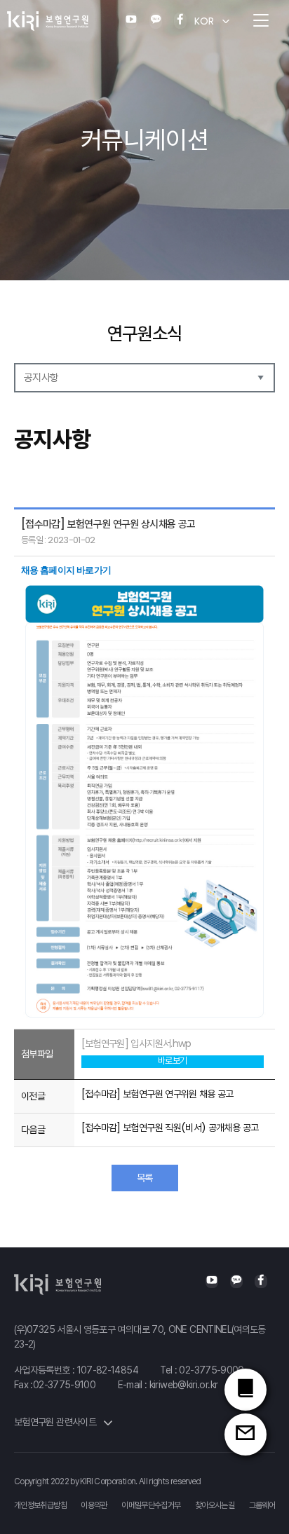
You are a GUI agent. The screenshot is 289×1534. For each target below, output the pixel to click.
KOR (204, 21)
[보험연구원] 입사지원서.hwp (136, 1043)
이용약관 (94, 1505)
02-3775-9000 (211, 1370)
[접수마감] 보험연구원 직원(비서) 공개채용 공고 (170, 1128)
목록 (145, 1178)
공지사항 (41, 377)
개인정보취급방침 (40, 1505)
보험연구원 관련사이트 (56, 1421)
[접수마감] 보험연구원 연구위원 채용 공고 (157, 1094)
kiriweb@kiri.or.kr (183, 1384)
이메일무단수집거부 (150, 1505)
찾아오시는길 (214, 1505)
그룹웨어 (262, 1505)
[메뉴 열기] (261, 21)
